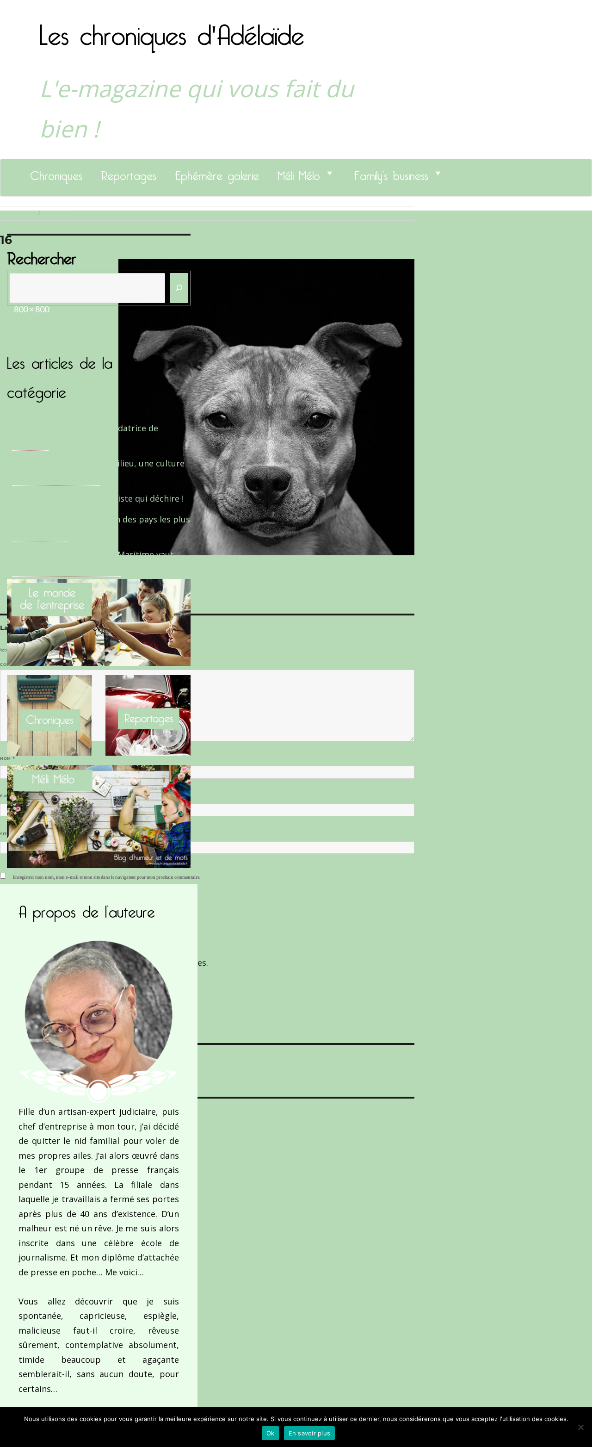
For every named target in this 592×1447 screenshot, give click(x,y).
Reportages (128, 173)
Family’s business (391, 173)
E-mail (9, 796)
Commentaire (18, 664)
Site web (10, 834)
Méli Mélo (299, 173)
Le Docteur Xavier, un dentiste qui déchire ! (98, 498)
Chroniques (56, 173)
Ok (270, 1433)
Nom (7, 758)
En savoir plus (310, 1433)
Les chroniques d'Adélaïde (171, 29)
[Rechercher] (179, 288)
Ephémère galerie (217, 173)
